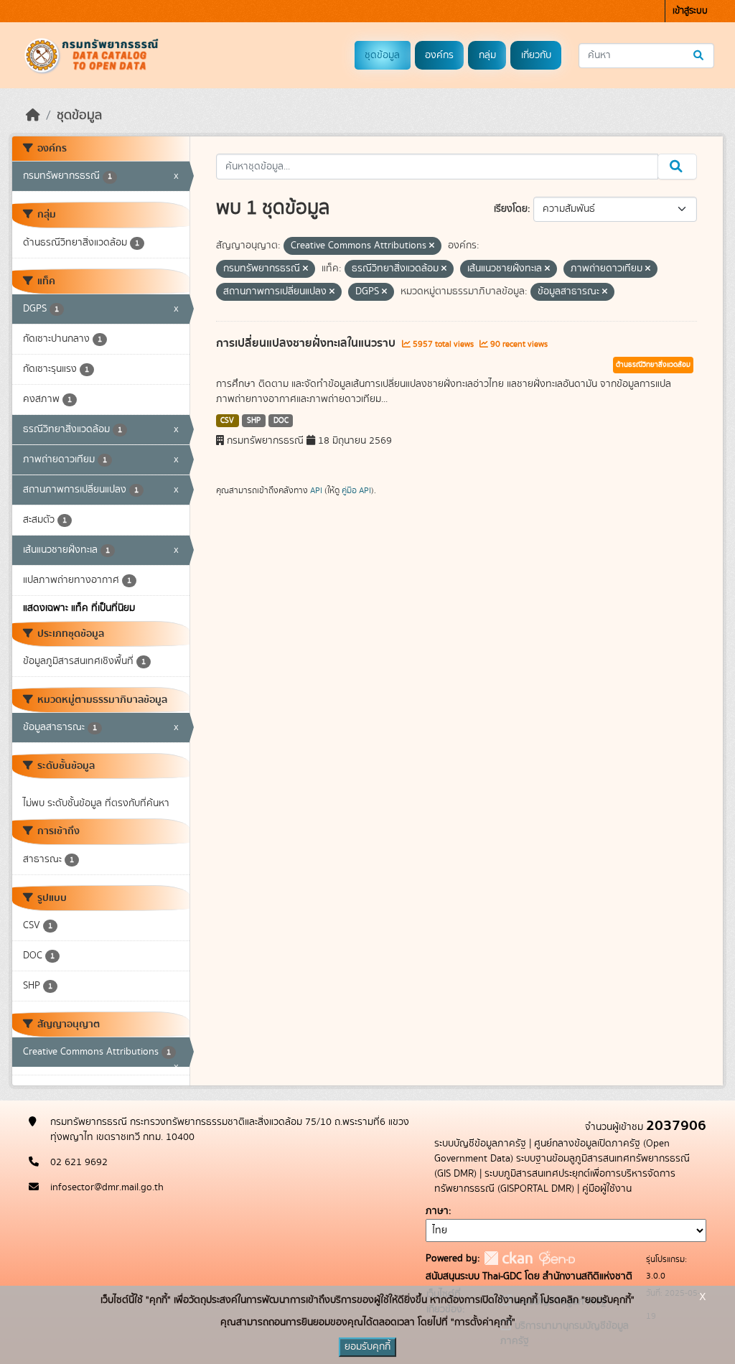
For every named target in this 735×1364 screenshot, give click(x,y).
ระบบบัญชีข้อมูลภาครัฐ (480, 1143)
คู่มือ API (356, 490)
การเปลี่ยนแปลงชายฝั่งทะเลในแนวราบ (307, 343)
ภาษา (437, 1211)
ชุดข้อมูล (382, 55)
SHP (254, 420)
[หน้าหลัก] (33, 115)
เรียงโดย (511, 209)
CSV (227, 420)
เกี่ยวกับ (536, 55)
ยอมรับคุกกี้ (367, 1347)
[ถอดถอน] (431, 246)
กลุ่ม (487, 55)
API (316, 490)
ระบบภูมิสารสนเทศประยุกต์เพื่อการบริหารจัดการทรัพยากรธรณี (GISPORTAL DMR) (554, 1181)
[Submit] (699, 55)
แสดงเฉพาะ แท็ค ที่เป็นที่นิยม (79, 608)
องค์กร (439, 55)
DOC (281, 420)
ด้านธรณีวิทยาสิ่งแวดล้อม (653, 365)
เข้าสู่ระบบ (690, 11)
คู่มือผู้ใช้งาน (607, 1189)
